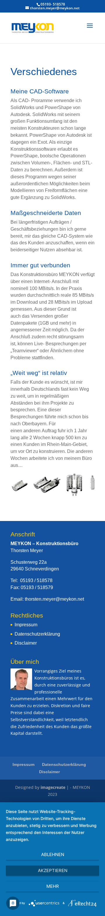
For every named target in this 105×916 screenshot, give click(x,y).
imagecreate (53, 787)
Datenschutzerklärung (37, 634)
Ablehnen (52, 854)
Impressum (26, 624)
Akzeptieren (52, 870)
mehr (52, 886)
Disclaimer (26, 643)
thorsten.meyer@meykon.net (54, 599)
